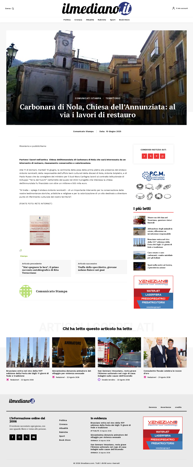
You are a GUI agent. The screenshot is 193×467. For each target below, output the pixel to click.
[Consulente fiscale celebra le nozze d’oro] (165, 352)
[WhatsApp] (162, 156)
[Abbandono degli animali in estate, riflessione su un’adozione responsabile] (139, 231)
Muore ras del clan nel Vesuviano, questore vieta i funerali (160, 220)
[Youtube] (34, 437)
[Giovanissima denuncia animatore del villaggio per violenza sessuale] (73, 352)
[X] (150, 156)
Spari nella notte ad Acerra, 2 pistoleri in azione (160, 266)
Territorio (113, 98)
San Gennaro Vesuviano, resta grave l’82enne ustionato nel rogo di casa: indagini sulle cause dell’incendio (117, 373)
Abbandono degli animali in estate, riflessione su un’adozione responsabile (160, 231)
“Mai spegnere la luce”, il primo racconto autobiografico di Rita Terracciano (40, 270)
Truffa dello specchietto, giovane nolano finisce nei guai (97, 268)
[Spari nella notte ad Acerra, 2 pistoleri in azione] (139, 266)
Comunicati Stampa (88, 98)
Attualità (95, 431)
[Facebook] (144, 156)
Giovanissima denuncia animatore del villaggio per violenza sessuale (71, 372)
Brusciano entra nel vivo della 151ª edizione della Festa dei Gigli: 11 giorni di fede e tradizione (160, 243)
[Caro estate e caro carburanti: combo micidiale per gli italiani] (139, 255)
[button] (10, 8)
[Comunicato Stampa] (25, 291)
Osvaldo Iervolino (108, 380)
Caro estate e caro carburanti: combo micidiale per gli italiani (160, 255)
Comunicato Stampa (83, 131)
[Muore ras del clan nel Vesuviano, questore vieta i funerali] (139, 220)
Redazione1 (14, 380)
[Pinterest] (156, 156)
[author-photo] (8, 379)
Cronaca (94, 441)
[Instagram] (19, 437)
